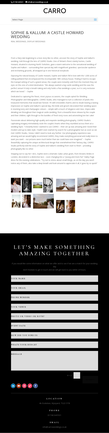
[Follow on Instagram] (24, 386)
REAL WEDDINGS (18, 41)
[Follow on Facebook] (35, 386)
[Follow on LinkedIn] (13, 386)
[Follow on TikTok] (30, 386)
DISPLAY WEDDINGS (36, 41)
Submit (90, 380)
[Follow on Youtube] (18, 386)
